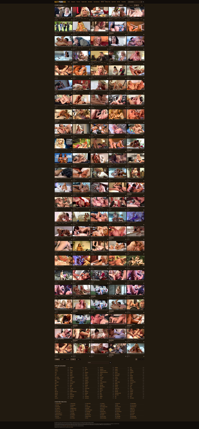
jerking (79, 47)
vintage (128, 33)
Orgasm (116, 369)
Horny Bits (118, 414)
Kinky (101, 375)
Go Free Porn (118, 406)
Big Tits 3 (133, 408)
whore (56, 62)
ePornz (72, 406)
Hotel (86, 394)
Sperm (131, 369)
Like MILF (87, 408)
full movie (95, 62)
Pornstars (78, 1)
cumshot (128, 18)
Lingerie (101, 383)
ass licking (95, 208)
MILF (64, 18)
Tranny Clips (123, 1)
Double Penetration (73, 391)
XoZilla (74, 20)
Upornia (74, 122)
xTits (109, 20)
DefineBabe (56, 122)
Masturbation (102, 386)
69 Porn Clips (103, 416)
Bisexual (56, 393)
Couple (71, 378)
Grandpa (86, 385)
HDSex (128, 93)
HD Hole (102, 1)
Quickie (116, 383)
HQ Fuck (57, 416)
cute (91, 106)
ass (87, 18)
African (56, 369)
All (136, 5)
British (56, 396)
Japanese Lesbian (103, 370)
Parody (116, 372)
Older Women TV (59, 413)
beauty (81, 33)
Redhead (116, 385)
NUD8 (117, 405)
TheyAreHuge (93, 108)
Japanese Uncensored (104, 372)
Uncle (131, 388)
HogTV (56, 225)
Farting (86, 369)
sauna (119, 18)
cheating (56, 18)
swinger (92, 18)
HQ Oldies (72, 413)
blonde (85, 18)
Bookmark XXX (58, 403)
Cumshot (71, 383)
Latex (101, 380)
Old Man (116, 367)
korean (82, 47)
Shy (115, 396)
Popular (120, 5)
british (128, 91)
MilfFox (110, 181)
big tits (56, 47)
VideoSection (93, 254)
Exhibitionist (72, 394)
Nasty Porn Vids (60, 2)
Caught (71, 372)
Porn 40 (72, 411)
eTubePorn (58, 408)
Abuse (72, 427)
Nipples (101, 396)
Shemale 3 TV (103, 413)
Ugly (130, 386)
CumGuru (102, 403)
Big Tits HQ (114, 1)
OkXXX (110, 122)
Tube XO (102, 414)
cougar (74, 179)
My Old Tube (103, 411)
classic (84, 33)
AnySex (110, 64)
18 (73, 106)
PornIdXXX (56, 20)
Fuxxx (109, 225)
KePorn (110, 49)
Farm (86, 367)
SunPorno (56, 283)
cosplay (95, 135)
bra (58, 33)
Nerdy (101, 394)
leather (56, 33)
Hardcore (86, 391)
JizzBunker (74, 93)
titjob (131, 18)
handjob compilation (130, 340)
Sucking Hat (73, 405)
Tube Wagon (88, 411)
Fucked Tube (88, 403)
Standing (131, 370)
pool (76, 18)
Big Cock (56, 391)
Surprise (131, 375)
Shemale (116, 391)
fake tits (92, 179)
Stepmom (131, 372)
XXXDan (110, 93)
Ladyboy (101, 378)
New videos (90, 1)
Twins (131, 385)
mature (74, 18)
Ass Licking (57, 377)
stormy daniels (111, 33)
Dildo (71, 386)
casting (110, 325)
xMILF (55, 49)
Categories (73, 1)
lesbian (77, 91)
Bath (56, 383)
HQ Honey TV (88, 414)
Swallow (131, 377)
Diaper (71, 385)
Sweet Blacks (133, 403)
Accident (56, 367)
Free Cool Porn (133, 405)
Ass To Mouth (57, 378)
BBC (55, 386)
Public (116, 380)
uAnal (91, 181)
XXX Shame (58, 406)
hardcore (74, 267)
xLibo (87, 405)
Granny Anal (87, 388)
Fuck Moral (73, 414)
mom (74, 47)
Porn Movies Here (104, 406)
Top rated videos (97, 1)
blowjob (60, 18)
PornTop (92, 283)
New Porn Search (59, 414)
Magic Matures (73, 408)
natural (65, 296)
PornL (55, 108)
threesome (82, 296)
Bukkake (71, 367)
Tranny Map (118, 416)
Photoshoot (117, 375)
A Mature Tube (107, 1)
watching (56, 252)
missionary (128, 223)
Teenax (117, 413)
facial (113, 62)
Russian (116, 386)
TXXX (91, 49)
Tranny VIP (88, 413)
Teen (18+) (132, 380)
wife (62, 18)
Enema (71, 393)
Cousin (71, 380)
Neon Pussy (73, 403)
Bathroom (56, 385)
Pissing (116, 377)
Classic (71, 375)
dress (74, 135)
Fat (85, 370)
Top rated (131, 5)
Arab (56, 372)
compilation (92, 91)
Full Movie (86, 378)
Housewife (87, 396)
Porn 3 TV (103, 408)
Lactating (101, 377)
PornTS (132, 414)
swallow (110, 62)
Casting (71, 370)
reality (113, 296)
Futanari (86, 380)
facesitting (56, 91)
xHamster (128, 20)
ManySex (128, 108)
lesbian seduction (111, 47)
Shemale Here (133, 406)
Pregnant (116, 378)
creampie (99, 208)
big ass (63, 223)
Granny (86, 386)
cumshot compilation (136, 18)
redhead (82, 18)
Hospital (86, 393)
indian (141, 18)
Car (70, 369)
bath (73, 281)
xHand (128, 49)
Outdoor (116, 370)
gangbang (116, 18)
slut (130, 33)
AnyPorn (56, 64)
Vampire (131, 391)
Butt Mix (118, 1)
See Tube (132, 411)
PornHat (128, 64)
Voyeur (131, 394)
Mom (101, 393)
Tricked (131, 383)
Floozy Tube (58, 411)
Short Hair (117, 394)
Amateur (56, 370)
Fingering (86, 372)
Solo (131, 367)
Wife (131, 396)
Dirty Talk (71, 388)
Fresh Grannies (118, 411)
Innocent (101, 367)
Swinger (131, 378)
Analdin (92, 20)
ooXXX (128, 181)
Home (69, 1)
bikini (74, 223)
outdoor (110, 223)
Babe (56, 380)
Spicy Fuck (118, 403)
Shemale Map (133, 416)
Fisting (86, 375)
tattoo (128, 208)
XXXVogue (110, 239)
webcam (77, 33)
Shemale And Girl (118, 393)
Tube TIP (72, 416)
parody (92, 135)
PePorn (74, 49)
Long (142, 5)
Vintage (131, 393)
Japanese (101, 369)
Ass (55, 375)
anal (95, 33)
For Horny (133, 413)
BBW (56, 388)
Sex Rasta (118, 408)
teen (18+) (122, 18)
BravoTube (110, 108)
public (59, 281)
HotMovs (128, 239)
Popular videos (84, 1)
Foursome (87, 377)
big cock (92, 33)
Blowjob (56, 394)
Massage (101, 385)
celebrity (67, 18)
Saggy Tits (117, 388)
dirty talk (87, 33)
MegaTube (128, 122)
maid (99, 62)
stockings (59, 223)
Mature (101, 388)
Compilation (72, 377)
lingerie (95, 18)
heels (128, 179)
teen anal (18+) (111, 18)
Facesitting (72, 396)
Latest (126, 5)
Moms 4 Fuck (88, 416)
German (86, 383)
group (104, 62)
